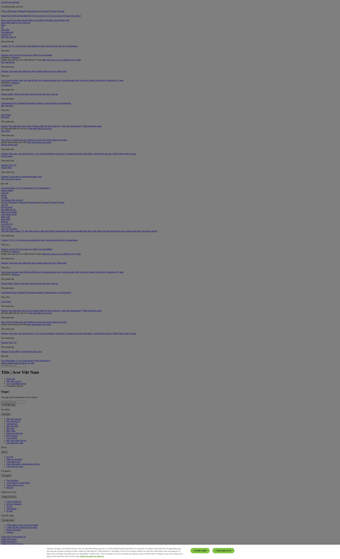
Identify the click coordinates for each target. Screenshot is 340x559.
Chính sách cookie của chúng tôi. (92, 556)
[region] (170, 552)
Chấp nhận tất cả (223, 550)
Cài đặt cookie (200, 550)
